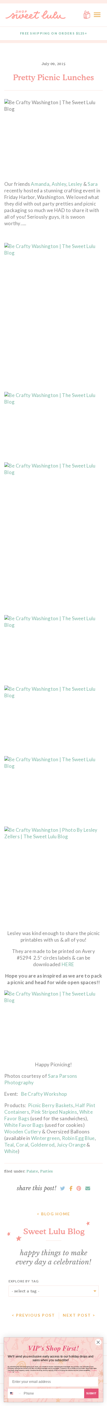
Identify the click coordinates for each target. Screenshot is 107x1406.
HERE (68, 964)
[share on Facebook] (70, 1189)
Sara (93, 184)
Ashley (59, 184)
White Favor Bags (24, 1125)
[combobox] (15, 1393)
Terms (16, 1372)
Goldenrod (43, 1145)
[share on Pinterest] (78, 1189)
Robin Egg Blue (78, 1138)
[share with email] (87, 1189)
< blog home (53, 1214)
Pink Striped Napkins (54, 1112)
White (11, 1151)
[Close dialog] (98, 1342)
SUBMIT (91, 1393)
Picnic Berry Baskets (50, 1105)
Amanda (39, 184)
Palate (32, 1171)
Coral (22, 1145)
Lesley (75, 184)
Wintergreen (45, 1138)
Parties (46, 1171)
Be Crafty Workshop (44, 1094)
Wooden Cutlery (22, 1132)
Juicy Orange (71, 1145)
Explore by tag (24, 1281)
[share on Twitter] (62, 1189)
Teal (9, 1145)
